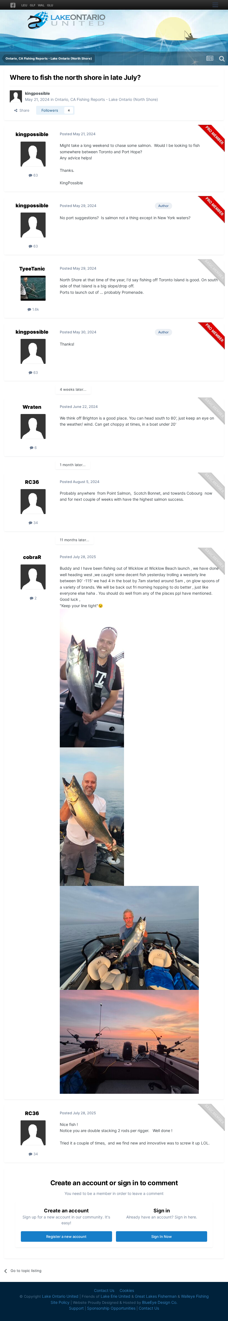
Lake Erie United (115, 1296)
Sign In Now (161, 1236)
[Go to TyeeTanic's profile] (33, 288)
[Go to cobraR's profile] (33, 576)
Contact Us (104, 1290)
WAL (41, 5)
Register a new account (66, 1236)
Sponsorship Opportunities (111, 1308)
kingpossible (37, 93)
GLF (32, 5)
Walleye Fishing (195, 1296)
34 (35, 522)
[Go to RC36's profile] (33, 501)
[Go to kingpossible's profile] (16, 96)
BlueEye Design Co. (159, 1302)
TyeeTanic (32, 269)
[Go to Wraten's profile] (33, 426)
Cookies (127, 1290)
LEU (24, 5)
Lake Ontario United (60, 1296)
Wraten (32, 407)
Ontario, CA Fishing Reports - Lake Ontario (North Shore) (106, 99)
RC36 (32, 482)
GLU (50, 5)
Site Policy (60, 1302)
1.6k (35, 309)
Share (23, 110)
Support (76, 1308)
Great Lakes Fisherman (156, 1296)
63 (35, 175)
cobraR (32, 557)
